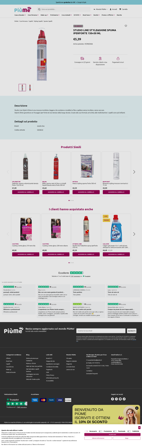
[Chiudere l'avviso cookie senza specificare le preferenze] (139, 427)
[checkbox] (86, 431)
